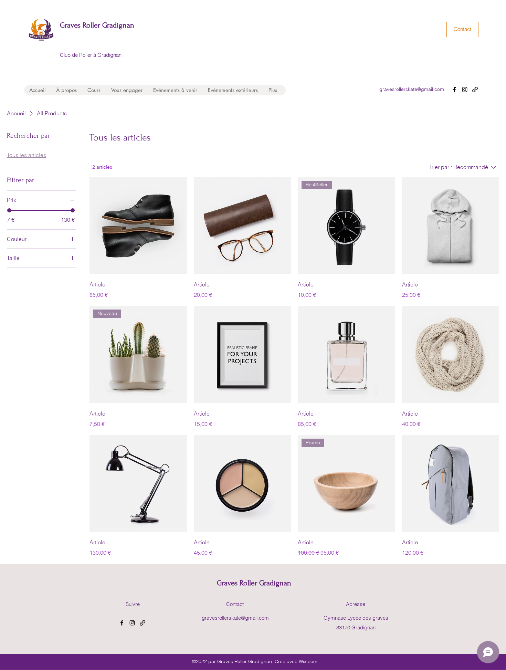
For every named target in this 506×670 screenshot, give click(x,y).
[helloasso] (475, 89)
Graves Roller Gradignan (97, 25)
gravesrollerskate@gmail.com (411, 89)
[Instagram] (464, 89)
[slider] (9, 210)
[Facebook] (454, 89)
